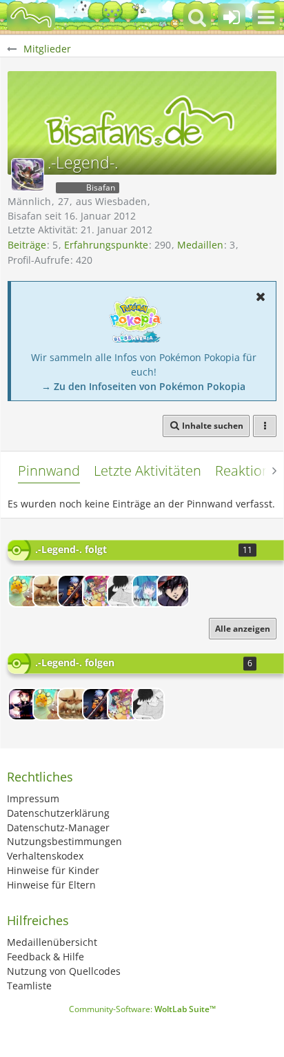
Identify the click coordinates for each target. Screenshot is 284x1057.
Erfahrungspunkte (106, 244)
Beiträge (27, 244)
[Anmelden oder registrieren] (231, 17)
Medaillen (200, 244)
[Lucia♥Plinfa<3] (98, 591)
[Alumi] (173, 591)
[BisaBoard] (31, 17)
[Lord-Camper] (24, 704)
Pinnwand (49, 470)
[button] (266, 17)
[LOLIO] (73, 591)
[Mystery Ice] (148, 591)
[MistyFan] (24, 591)
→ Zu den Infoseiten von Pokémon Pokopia (143, 386)
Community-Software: (142, 1009)
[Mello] (123, 591)
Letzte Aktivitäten (147, 470)
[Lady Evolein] (48, 591)
